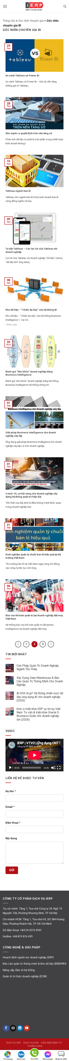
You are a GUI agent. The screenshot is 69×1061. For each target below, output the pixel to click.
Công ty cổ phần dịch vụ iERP (34, 6)
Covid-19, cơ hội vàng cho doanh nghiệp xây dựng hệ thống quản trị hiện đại (31, 495)
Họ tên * (11, 791)
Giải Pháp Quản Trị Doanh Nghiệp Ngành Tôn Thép (38, 667)
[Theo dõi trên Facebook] (6, 1028)
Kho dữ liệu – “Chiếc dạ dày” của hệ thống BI (31, 309)
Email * (10, 807)
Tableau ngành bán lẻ (18, 190)
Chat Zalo (21, 1059)
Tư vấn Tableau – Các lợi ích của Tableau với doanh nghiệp (31, 250)
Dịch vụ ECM (31, 1042)
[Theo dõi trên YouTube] (27, 1028)
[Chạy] (10, 768)
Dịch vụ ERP (13, 1042)
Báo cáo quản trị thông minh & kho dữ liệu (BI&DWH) (34, 963)
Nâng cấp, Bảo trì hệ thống (19, 970)
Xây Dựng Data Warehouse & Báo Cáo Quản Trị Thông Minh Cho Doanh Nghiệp (40, 681)
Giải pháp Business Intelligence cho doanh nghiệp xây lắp (31, 434)
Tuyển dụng (34, 1046)
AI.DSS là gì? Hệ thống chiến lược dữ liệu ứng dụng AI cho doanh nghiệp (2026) (40, 697)
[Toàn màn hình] (59, 768)
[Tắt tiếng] (53, 768)
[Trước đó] (18, 644)
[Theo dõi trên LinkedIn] (20, 1028)
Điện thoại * (13, 822)
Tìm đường (8, 1059)
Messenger (48, 1059)
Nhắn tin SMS (61, 1059)
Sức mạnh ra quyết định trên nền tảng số (29, 133)
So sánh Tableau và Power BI (22, 75)
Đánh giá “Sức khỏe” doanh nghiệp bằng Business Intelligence (29, 373)
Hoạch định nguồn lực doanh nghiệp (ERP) (28, 957)
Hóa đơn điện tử (51, 1042)
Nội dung (11, 838)
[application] (34, 755)
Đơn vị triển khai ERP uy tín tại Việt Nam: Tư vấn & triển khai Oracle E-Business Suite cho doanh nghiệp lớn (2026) (38, 714)
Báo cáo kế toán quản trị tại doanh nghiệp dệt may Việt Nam (34, 617)
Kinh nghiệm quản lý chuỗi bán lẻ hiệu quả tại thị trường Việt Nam (33, 556)
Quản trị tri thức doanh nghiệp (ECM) (25, 976)
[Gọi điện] (34, 1053)
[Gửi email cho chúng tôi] (13, 1028)
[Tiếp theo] (51, 644)
